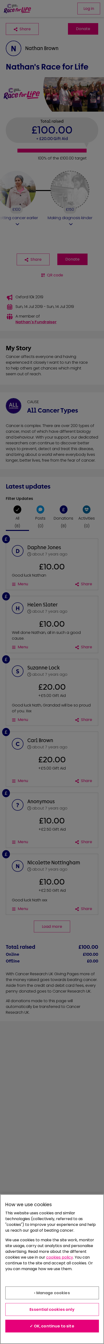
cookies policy (59, 1257)
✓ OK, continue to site (52, 1326)
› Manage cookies (52, 1293)
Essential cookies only (52, 1309)
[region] (52, 1269)
